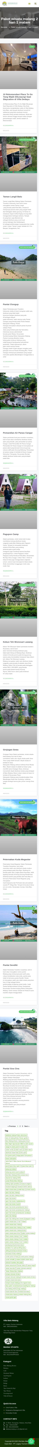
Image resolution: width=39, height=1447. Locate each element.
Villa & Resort (8, 1396)
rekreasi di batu (22, 1251)
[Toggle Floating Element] (31, 1441)
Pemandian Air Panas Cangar (18, 433)
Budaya (6, 1368)
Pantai (5, 1381)
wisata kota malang (11, 1294)
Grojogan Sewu (10, 750)
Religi (5, 1383)
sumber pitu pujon (17, 1262)
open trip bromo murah (13, 1204)
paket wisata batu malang (13, 1224)
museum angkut (26, 1183)
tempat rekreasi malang (13, 1277)
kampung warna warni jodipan (15, 1172)
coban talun (28, 1149)
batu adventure (22, 1135)
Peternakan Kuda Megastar (16, 859)
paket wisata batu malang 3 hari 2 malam (18, 1227)
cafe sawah (28, 1144)
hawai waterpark (11, 1158)
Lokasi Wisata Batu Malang (14, 1181)
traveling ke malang (29, 1286)
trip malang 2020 (11, 1288)
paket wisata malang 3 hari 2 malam (17, 1239)
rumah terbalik (10, 1259)
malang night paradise (12, 1183)
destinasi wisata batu (12, 1152)
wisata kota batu (24, 1291)
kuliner (6, 1378)
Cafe (5, 1370)
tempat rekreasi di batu (13, 1274)
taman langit (31, 1265)
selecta (8, 1262)
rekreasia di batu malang (13, 1253)
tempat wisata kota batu (13, 1280)
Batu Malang (9, 1141)
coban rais (24, 1147)
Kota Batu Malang (11, 1175)
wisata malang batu (25, 1294)
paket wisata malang (28, 1233)
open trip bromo (11, 1198)
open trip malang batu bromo (15, 1218)
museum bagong (11, 1186)
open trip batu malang (12, 1192)
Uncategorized (8, 1393)
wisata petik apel (11, 1297)
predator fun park (11, 1248)
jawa (7, 1166)
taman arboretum (11, 1265)
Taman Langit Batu (12, 196)
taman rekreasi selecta (24, 1268)
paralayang (9, 1245)
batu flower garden (22, 1138)
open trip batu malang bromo (15, 1195)
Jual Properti (7, 1376)
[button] (29, 3)
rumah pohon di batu (12, 1256)
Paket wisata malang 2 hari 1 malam (16, 1236)
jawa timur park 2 (15, 1166)
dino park (23, 1152)
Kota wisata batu (23, 1175)
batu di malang (10, 1138)
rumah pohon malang (26, 1256)
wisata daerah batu (11, 1291)
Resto (5, 1386)
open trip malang (11, 1216)
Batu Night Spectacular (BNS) (15, 1144)
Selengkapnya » (8, 125)
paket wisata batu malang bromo (16, 1230)
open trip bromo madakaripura (15, 1201)
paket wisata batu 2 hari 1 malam (16, 1221)
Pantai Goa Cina (11, 1068)
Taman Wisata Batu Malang (14, 1271)
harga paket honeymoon (24, 1155)
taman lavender (10, 1268)
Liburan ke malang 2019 (13, 1178)
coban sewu (19, 1149)
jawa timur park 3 (27, 1166)
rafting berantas (11, 1251)
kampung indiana (11, 1169)
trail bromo (17, 1286)
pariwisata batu (18, 1245)
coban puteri (15, 1147)
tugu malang (21, 1288)
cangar (8, 1147)
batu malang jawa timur (22, 1141)
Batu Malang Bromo (10, 1365)
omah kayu (21, 1189)
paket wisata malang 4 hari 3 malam (17, 1242)
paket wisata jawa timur (13, 1233)
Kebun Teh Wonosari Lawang (18, 642)
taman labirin (22, 1265)
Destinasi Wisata (9, 1373)
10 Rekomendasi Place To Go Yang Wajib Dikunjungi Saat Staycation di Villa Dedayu (18, 96)
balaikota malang (11, 1135)
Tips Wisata (7, 1391)
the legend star (25, 1283)
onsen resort (30, 1189)
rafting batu (21, 1248)
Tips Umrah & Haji (9, 1388)
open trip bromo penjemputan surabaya (18, 1213)
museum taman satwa (24, 1186)
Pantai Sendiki (10, 965)
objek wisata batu (11, 1189)
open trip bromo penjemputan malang (17, 1210)
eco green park (10, 1155)
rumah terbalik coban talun (24, 1259)
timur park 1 (9, 1286)
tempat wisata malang (12, 1283)
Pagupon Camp (11, 534)
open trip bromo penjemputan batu (16, 1207)
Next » (26, 1126)
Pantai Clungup (11, 304)
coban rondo (9, 1149)
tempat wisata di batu (28, 1277)
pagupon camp (29, 1218)
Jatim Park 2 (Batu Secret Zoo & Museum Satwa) (18, 1162)
